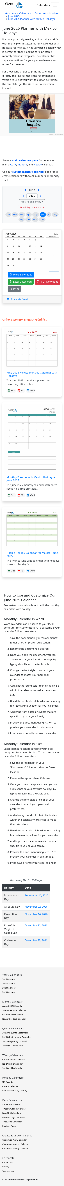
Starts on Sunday (32, 201)
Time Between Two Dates (13, 1108)
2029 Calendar (8, 992)
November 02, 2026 (36, 906)
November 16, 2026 (36, 914)
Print (15, 288)
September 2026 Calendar (14, 1010)
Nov (35, 219)
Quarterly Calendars (13, 1028)
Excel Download (22, 281)
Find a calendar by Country (14, 1090)
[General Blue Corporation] (14, 5)
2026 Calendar (8, 979)
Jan (8, 214)
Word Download (22, 274)
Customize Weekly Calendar (15, 1148)
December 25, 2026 (36, 940)
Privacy (5, 1166)
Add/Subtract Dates (11, 1104)
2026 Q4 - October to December (16, 1037)
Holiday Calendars (32, 207)
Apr (28, 214)
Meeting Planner (10, 1126)
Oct (28, 219)
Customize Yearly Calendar (14, 1139)
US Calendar (8, 1082)
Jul (49, 214)
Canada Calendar (10, 1086)
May (36, 214)
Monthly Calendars (12, 1001)
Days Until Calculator (12, 1113)
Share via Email (18, 299)
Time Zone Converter (12, 1121)
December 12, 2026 (36, 925)
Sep (21, 219)
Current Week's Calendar (13, 1059)
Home (12, 13)
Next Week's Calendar (12, 1063)
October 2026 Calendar (12, 1014)
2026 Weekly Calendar (12, 1068)
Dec (42, 219)
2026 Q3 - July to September (15, 1032)
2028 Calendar (8, 987)
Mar (22, 214)
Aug (55, 214)
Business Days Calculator (13, 1117)
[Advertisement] (32, 167)
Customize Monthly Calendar (15, 1144)
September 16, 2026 (36, 895)
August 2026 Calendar (12, 1006)
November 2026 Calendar (14, 1018)
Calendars (43, 5)
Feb (15, 214)
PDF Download (48, 281)
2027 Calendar (8, 983)
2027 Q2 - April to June (12, 1045)
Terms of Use (8, 1171)
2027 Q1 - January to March (14, 1041)
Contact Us (7, 1162)
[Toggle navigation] (55, 5)
